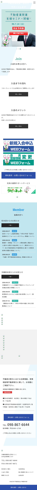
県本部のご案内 (5, 469)
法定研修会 (21, 469)
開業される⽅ (5, 475)
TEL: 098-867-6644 (9, 460)
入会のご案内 (5, 472)
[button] (16, 48)
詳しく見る (18, 94)
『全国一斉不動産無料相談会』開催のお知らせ (17, 257)
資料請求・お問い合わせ (18, 487)
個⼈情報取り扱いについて (26, 472)
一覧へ (10, 225)
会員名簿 (20, 475)
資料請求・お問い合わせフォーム (18, 175)
